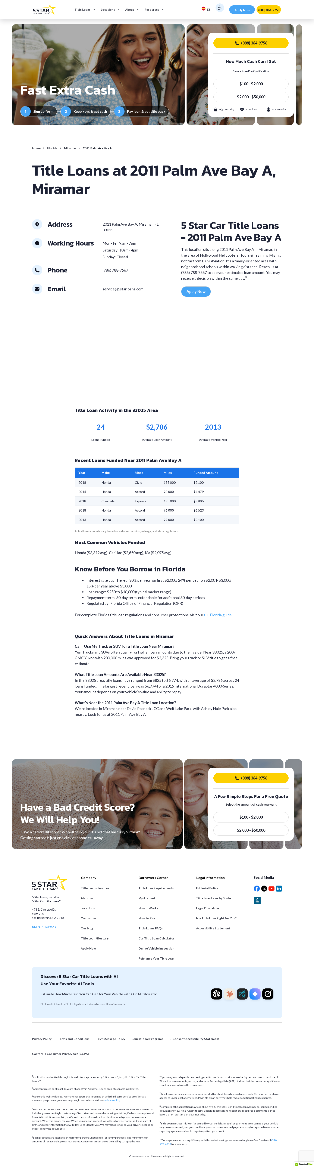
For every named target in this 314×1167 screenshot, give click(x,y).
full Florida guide (218, 614)
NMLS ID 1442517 (44, 927)
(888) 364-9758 (268, 10)
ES (208, 9)
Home (36, 148)
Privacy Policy (112, 1100)
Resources (151, 9)
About (129, 9)
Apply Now (242, 10)
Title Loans (83, 9)
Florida (52, 148)
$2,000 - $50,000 (251, 97)
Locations (108, 9)
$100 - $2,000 (251, 83)
